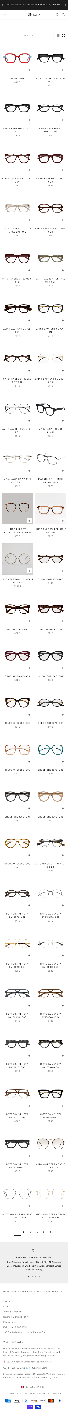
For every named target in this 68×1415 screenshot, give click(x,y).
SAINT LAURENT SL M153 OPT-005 (50, 280)
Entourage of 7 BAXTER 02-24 (50, 865)
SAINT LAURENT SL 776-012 (50, 330)
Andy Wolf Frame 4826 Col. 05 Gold (51, 1216)
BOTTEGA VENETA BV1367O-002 (17, 915)
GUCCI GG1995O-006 (50, 579)
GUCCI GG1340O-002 (17, 629)
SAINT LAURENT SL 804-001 (50, 80)
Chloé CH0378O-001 (17, 817)
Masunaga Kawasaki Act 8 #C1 (17, 480)
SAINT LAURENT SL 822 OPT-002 (17, 380)
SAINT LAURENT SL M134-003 (50, 380)
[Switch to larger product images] (58, 35)
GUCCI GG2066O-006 (51, 629)
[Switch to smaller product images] (63, 35)
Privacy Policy (10, 1322)
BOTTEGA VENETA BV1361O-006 (17, 1065)
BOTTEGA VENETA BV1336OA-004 (51, 1015)
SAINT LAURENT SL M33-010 (17, 280)
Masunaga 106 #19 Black (51, 430)
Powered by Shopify (48, 1393)
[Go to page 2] (50, 1232)
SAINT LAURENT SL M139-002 (50, 230)
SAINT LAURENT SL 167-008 (50, 180)
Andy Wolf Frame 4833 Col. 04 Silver (17, 1216)
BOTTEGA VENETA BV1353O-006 (51, 1065)
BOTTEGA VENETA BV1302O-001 (17, 965)
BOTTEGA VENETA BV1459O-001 (17, 1166)
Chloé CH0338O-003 (17, 770)
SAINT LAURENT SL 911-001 (17, 130)
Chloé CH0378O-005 (51, 817)
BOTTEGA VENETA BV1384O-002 (51, 965)
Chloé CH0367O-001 (50, 723)
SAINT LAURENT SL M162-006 (17, 180)
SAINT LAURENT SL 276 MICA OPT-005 (17, 230)
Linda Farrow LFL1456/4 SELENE (17, 581)
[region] (34, 1259)
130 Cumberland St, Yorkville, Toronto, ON (24, 1332)
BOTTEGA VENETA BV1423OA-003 (51, 915)
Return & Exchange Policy (15, 1316)
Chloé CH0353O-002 (17, 723)
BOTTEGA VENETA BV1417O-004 (17, 1115)
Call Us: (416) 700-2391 (15, 1327)
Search (6, 1301)
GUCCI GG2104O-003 (17, 676)
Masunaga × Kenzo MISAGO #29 (50, 480)
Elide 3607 (17, 78)
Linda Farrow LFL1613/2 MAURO (50, 530)
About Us (8, 1306)
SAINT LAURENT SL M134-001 (17, 430)
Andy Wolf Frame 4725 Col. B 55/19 (50, 1166)
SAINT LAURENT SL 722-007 (17, 330)
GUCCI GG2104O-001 (50, 676)
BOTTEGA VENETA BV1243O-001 (51, 1115)
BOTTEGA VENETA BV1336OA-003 (17, 1015)
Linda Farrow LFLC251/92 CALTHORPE (17, 530)
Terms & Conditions (13, 1311)
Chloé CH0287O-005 (51, 770)
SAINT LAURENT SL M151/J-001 (50, 130)
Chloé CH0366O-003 (17, 864)
